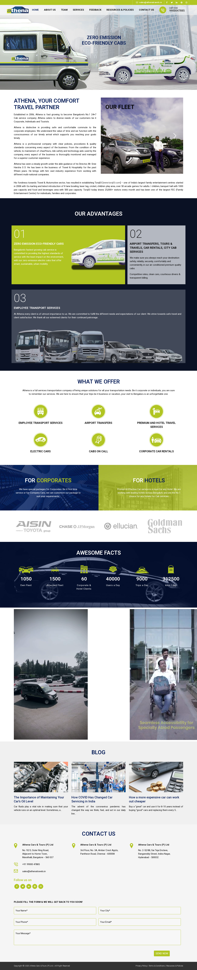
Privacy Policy (141, 966)
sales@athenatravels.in (150, 2)
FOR (48, 480)
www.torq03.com (111, 182)
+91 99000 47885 (31, 864)
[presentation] (12, 526)
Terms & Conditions (157, 966)
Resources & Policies (174, 966)
